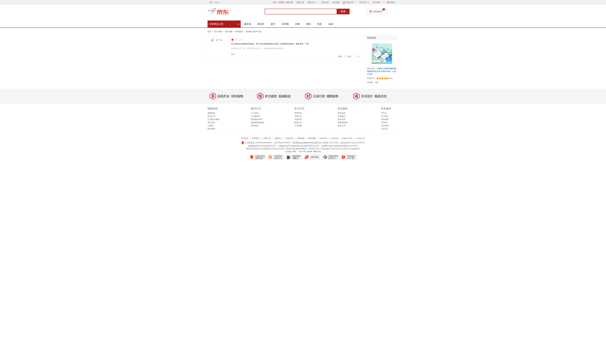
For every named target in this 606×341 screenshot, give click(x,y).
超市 (273, 24)
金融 (330, 24)
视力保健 (229, 31)
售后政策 (341, 113)
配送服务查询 (256, 119)
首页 (209, 31)
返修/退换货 (343, 122)
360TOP (302, 151)
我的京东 (311, 2)
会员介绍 (211, 116)
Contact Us (360, 138)
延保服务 (385, 119)
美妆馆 (260, 24)
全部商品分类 (224, 23)
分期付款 (298, 119)
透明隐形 (239, 31)
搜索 (343, 11)
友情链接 (301, 138)
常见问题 (211, 122)
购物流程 (211, 113)
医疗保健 (218, 31)
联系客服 (211, 129)
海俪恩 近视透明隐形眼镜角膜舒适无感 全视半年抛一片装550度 (381, 71)
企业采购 (336, 2)
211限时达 (255, 116)
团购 (308, 24)
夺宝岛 (384, 113)
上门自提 (254, 113)
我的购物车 (378, 11)
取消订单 (341, 126)
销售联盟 (312, 138)
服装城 (247, 24)
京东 (229, 12)
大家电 (210, 126)
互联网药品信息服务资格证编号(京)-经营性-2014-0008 (315, 143)
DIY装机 (384, 116)
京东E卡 (384, 122)
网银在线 (317, 151)
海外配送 (254, 126)
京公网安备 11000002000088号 (258, 143)
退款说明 (341, 119)
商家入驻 (267, 138)
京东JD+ (384, 129)
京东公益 (334, 138)
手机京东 (349, 2)
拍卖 (319, 24)
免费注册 (289, 2)
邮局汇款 (298, 122)
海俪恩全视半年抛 (253, 31)
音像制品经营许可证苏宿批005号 (262, 146)
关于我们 (245, 138)
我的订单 (300, 2)
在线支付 (298, 116)
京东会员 (325, 2)
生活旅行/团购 (213, 119)
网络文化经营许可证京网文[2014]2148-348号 (265, 149)
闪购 (297, 24)
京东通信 (385, 126)
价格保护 (341, 116)
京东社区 (323, 138)
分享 (349, 56)
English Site (347, 138)
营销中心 (278, 138)
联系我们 (256, 138)
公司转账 (298, 126)
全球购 (285, 24)
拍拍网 (309, 151)
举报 (340, 56)
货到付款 (298, 113)
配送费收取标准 (257, 122)
